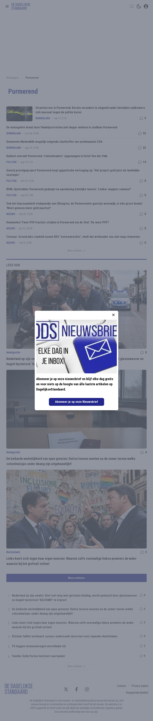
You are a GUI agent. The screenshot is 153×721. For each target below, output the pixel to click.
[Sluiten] (113, 315)
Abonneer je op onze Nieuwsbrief (76, 402)
